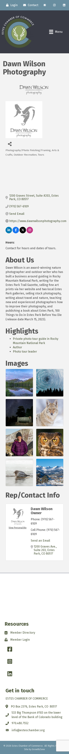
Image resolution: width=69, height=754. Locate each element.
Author (17, 347)
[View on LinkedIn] (9, 232)
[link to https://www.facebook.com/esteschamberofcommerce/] (45, 5)
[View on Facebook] (16, 232)
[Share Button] (10, 144)
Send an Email (40, 540)
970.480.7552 (20, 723)
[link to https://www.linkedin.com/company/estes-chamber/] (64, 5)
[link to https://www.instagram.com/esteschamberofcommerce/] (54, 5)
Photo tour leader (25, 351)
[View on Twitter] (23, 232)
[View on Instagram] (29, 232)
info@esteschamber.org (28, 730)
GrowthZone (38, 749)
